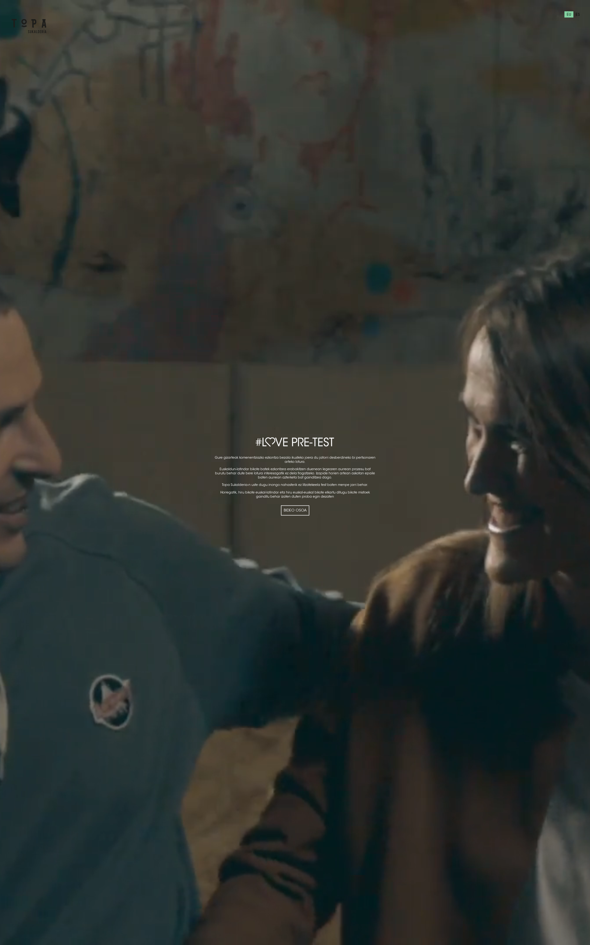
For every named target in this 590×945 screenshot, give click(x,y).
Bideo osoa (295, 510)
